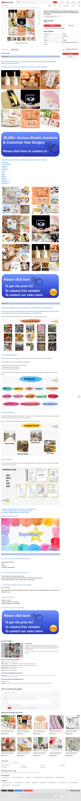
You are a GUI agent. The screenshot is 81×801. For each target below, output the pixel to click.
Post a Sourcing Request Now (31, 707)
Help (60, 5)
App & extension (66, 5)
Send (9, 707)
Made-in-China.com (36, 795)
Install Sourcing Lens (28, 790)
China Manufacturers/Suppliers (31, 793)
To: (6, 695)
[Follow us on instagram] (74, 790)
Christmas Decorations (30, 675)
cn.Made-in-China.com (51, 795)
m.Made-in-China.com (43, 795)
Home (2, 7)
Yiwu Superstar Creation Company (52, 16)
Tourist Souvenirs (15, 675)
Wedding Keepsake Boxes (49, 777)
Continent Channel (53, 793)
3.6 (66, 50)
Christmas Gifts (46, 675)
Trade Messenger (18, 790)
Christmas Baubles (4, 676)
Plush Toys (9, 675)
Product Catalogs (17, 762)
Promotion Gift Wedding (74, 782)
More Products (43, 767)
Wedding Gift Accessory (63, 782)
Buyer (55, 5)
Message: (5, 698)
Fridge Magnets (52, 675)
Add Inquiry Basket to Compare (22, 43)
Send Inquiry (52, 25)
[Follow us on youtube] (76, 790)
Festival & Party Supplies (14, 7)
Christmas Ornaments (39, 675)
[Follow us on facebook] (71, 790)
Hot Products (18, 793)
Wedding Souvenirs (22, 675)
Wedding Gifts (62, 765)
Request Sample (62, 28)
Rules (79, 5)
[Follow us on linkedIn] (79, 790)
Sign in (79, 2)
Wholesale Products (40, 793)
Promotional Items (24, 767)
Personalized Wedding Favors (34, 7)
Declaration (52, 797)
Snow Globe (15, 676)
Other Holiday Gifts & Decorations (17, 777)
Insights (64, 793)
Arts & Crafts (6, 7)
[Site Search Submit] (55, 2)
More (2, 787)
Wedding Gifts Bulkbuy (16, 785)
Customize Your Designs (5, 765)
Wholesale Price (47, 793)
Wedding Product (35, 782)
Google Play (10, 790)
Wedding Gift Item (43, 782)
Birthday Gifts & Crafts (6, 777)
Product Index (59, 793)
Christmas (42, 765)
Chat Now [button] (72, 25)
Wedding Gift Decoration (53, 782)
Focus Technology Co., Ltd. (33, 797)
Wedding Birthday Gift (5, 785)
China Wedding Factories (19, 782)
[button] (51, 2)
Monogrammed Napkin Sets (38, 777)
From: (6, 692)
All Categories (5, 5)
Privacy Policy (57, 797)
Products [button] (19, 2)
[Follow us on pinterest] (77, 790)
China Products (23, 793)
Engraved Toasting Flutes (60, 777)
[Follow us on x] (73, 790)
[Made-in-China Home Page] (7, 2)
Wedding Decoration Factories (7, 782)
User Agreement (46, 797)
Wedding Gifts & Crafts (23, 7)
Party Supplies (28, 777)
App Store (4, 790)
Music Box (10, 676)
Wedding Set (27, 782)
